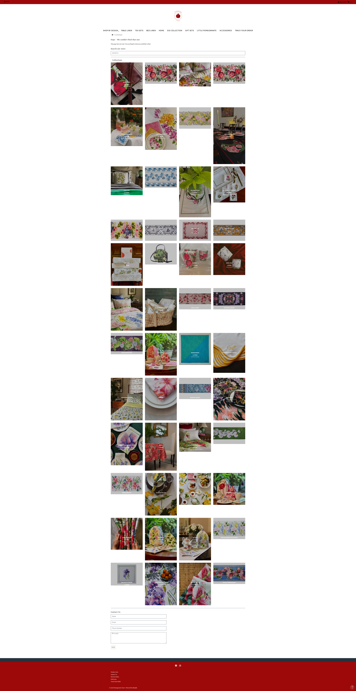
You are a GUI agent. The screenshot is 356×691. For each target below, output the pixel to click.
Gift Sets (189, 30)
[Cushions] (127, 180)
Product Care (114, 672)
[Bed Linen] (195, 74)
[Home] (195, 259)
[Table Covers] (195, 489)
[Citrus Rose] (195, 118)
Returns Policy (115, 677)
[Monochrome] (195, 349)
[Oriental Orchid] (195, 388)
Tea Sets (139, 30)
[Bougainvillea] (161, 128)
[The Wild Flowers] (127, 574)
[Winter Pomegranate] (229, 573)
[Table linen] (229, 489)
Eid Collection (174, 30)
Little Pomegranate (207, 30)
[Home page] (229, 259)
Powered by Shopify (131, 688)
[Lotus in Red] (195, 298)
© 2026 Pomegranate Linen (117, 688)
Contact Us (114, 674)
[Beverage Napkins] (127, 126)
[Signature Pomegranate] (195, 437)
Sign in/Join (342, 2)
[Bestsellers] (229, 73)
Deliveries (114, 679)
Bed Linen (151, 30)
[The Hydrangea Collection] (229, 528)
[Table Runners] (127, 534)
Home (161, 30)
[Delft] (161, 177)
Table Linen (126, 30)
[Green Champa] (161, 253)
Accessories (226, 30)
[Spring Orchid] (229, 433)
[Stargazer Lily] (127, 483)
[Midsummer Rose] (127, 343)
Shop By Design (110, 30)
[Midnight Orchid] (229, 298)
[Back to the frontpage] (113, 35)
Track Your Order (244, 30)
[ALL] (161, 73)
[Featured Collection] (229, 184)
